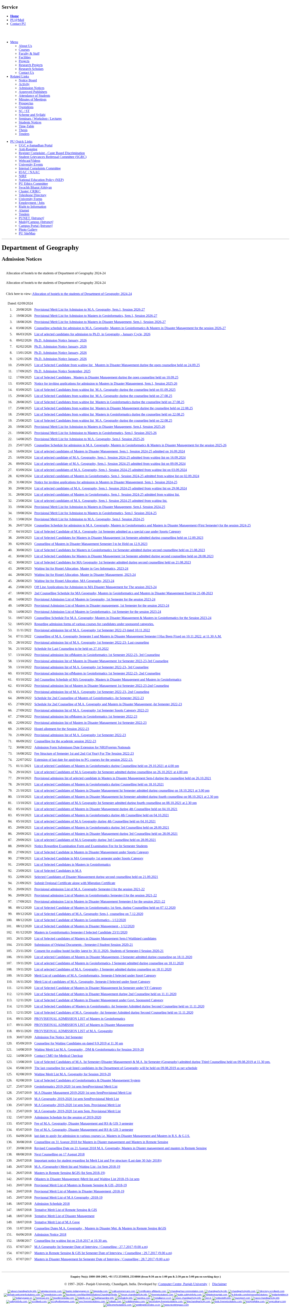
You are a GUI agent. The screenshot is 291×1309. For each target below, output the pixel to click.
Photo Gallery (28, 229)
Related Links (19, 76)
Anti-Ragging (28, 149)
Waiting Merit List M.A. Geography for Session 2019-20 (72, 1074)
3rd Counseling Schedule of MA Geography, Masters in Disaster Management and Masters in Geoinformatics (107, 679)
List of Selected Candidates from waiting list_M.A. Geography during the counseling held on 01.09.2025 (105, 389)
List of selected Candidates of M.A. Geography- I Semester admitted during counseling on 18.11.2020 (102, 969)
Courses (24, 49)
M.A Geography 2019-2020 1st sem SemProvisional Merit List (76, 1099)
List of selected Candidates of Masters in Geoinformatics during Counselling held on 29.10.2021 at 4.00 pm (106, 766)
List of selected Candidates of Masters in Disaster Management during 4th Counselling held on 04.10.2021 (105, 809)
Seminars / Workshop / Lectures (40, 118)
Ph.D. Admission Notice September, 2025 (62, 371)
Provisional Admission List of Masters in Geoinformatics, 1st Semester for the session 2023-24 (97, 611)
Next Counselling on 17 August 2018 (59, 1154)
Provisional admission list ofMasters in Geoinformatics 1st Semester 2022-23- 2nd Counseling (97, 673)
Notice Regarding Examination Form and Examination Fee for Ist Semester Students (91, 846)
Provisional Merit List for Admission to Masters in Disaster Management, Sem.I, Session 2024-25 (99, 507)
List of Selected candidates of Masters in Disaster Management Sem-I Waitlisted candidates (95, 938)
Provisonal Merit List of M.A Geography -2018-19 (68, 1197)
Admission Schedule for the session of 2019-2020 (67, 1117)
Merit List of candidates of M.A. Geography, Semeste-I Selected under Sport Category (92, 981)
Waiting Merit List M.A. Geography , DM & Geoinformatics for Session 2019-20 (89, 1049)
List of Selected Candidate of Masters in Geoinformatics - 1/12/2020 (80, 920)
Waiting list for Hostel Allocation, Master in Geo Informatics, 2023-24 (81, 568)
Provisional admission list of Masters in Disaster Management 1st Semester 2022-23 (90, 722)
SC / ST (24, 111)
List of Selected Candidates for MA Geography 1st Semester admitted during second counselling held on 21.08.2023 (112, 562)
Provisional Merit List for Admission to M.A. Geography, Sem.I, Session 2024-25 (89, 519)
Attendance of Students (34, 95)
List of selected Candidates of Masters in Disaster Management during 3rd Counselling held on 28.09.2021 (106, 833)
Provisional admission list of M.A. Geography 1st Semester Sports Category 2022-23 (91, 710)
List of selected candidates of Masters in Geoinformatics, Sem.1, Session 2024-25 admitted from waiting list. (107, 494)
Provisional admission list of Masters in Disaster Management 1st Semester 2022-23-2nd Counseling (101, 685)
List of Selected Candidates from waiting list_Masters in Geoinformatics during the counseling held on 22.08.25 (109, 414)
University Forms (30, 199)
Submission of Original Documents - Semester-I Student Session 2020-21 (83, 944)
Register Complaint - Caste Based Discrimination (52, 153)
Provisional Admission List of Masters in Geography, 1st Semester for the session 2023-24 (94, 599)
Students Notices (30, 122)
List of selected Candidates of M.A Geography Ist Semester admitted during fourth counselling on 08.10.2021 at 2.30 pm (115, 803)
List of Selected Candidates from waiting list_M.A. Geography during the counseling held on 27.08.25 (103, 396)
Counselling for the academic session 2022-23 (65, 741)
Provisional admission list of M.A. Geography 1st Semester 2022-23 (80, 735)
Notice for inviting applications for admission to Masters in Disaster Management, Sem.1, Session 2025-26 (105, 383)
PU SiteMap (27, 233)
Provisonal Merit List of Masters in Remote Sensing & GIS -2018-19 (80, 1185)
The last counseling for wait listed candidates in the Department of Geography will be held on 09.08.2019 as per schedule (115, 1068)
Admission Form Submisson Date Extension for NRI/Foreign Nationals (82, 747)
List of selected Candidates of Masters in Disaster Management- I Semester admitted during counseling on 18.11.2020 (113, 957)
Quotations (26, 107)
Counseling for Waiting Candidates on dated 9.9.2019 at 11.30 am (78, 1043)
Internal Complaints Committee (40, 168)
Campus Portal (36, 226)
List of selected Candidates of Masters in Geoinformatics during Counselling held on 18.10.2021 (99, 784)
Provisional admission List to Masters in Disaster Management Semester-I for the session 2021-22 (99, 901)
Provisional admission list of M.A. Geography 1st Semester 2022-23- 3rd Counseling (91, 667)
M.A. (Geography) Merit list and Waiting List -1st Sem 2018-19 (77, 1166)
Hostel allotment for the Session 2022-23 (61, 729)
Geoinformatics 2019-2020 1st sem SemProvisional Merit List (75, 1086)
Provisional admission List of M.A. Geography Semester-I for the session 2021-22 (89, 889)
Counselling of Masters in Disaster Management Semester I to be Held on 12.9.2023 (90, 544)
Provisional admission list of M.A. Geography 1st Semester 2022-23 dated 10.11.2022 (92, 630)
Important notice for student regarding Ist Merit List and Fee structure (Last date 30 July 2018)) (97, 1160)
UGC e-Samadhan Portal (35, 145)
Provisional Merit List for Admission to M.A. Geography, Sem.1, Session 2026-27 (89, 309)
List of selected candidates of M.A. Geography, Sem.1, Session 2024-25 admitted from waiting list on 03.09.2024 (110, 470)
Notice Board (28, 80)
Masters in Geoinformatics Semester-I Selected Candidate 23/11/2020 (80, 932)
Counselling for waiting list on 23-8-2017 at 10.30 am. (70, 1240)
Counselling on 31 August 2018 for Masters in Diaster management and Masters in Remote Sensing (101, 1142)
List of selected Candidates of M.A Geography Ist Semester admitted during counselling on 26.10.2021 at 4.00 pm (111, 772)
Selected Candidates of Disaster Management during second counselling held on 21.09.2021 (96, 877)
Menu (14, 42)
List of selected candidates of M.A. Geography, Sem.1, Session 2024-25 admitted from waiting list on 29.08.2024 (110, 488)
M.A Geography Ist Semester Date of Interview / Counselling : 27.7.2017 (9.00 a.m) (91, 1247)
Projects (24, 61)
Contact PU (18, 24)
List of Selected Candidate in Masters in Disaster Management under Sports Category (91, 852)
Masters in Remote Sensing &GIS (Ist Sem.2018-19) (69, 1173)
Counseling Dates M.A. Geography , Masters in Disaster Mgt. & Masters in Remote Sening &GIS (100, 1228)
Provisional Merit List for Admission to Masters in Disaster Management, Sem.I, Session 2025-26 (99, 426)
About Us (25, 46)
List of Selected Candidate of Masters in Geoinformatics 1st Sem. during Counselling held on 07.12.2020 (105, 907)
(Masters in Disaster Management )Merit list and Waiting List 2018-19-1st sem (86, 1179)
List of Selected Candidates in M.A (58, 870)
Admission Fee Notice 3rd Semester (58, 1037)
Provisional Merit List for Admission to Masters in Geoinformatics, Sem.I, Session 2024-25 (95, 513)
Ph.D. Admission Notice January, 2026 (60, 340)
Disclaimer (219, 1284)
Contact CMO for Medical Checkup (58, 1055)
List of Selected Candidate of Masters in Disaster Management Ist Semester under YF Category (98, 988)
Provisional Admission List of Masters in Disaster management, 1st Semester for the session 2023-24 (101, 605)
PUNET (31, 218)
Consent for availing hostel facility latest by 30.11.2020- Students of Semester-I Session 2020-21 (99, 951)
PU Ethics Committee (33, 183)
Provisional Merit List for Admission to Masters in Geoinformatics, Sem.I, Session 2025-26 (95, 433)
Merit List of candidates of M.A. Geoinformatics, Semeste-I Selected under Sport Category (95, 975)
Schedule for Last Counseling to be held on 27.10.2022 (71, 648)
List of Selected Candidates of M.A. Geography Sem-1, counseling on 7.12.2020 (88, 914)
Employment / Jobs (32, 203)
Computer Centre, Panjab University (182, 1284)
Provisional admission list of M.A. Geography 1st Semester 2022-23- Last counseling (91, 642)
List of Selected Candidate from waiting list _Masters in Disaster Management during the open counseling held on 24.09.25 (117, 365)
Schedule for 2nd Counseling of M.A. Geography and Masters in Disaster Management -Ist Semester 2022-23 (108, 704)
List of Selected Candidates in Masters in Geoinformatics (72, 864)
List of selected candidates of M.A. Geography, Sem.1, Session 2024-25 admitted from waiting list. (100, 500)
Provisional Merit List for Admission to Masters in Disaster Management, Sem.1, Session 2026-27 (100, 322)
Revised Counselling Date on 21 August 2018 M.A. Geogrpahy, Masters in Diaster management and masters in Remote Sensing (120, 1148)
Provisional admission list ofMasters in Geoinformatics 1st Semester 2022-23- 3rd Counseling (97, 655)
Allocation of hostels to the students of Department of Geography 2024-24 (82, 294)
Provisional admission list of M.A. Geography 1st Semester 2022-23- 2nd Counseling (91, 692)
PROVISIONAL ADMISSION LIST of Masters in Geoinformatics (79, 1018)
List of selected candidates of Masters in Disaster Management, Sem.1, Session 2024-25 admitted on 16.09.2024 (109, 451)
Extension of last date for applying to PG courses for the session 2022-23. (83, 759)
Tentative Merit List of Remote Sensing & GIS (65, 1210)
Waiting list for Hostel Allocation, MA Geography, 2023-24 (74, 581)
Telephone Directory (32, 195)
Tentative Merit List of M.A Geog (57, 1222)
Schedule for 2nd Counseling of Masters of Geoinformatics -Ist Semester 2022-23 (89, 698)
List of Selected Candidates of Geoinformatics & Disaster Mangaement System (87, 1080)
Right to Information (32, 206)
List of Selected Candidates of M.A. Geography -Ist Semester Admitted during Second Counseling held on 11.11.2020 (113, 1012)
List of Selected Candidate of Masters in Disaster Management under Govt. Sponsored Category (98, 1000)
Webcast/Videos (29, 160)
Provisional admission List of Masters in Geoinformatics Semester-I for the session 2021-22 (95, 895)
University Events (31, 164)
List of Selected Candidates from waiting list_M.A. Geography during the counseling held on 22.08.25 (103, 420)
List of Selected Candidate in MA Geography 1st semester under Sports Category (88, 858)
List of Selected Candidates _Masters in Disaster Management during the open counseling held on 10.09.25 (106, 377)
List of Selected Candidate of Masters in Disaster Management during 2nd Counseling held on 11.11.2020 (105, 994)
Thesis (23, 130)
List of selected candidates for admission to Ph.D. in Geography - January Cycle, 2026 (92, 334)
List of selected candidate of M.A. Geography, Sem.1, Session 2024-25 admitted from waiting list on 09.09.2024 (110, 463)
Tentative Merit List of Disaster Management (64, 1216)
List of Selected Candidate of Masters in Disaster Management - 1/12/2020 (84, 926)
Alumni (24, 210)
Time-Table (26, 126)
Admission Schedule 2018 (52, 1203)
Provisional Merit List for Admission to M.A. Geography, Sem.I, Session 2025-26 (89, 439)
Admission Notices (31, 88)
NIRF (23, 176)
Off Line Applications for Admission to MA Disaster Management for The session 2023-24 (95, 587)
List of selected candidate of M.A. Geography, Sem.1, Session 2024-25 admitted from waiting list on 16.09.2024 (110, 457)
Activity (24, 84)
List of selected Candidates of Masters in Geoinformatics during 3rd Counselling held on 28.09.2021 (101, 827)
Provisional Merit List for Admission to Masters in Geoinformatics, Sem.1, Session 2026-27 (95, 315)
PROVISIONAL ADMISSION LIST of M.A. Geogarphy (73, 1031)
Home (14, 16)
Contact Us (26, 72)
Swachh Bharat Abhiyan (35, 187)
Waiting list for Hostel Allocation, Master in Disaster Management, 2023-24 (85, 574)
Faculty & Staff (29, 53)
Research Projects (31, 65)
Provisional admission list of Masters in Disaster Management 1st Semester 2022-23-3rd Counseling (101, 661)
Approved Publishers (33, 92)
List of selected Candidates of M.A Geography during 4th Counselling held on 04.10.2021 (95, 821)
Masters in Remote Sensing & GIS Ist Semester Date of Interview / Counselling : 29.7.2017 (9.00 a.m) (103, 1253)
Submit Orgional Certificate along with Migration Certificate (74, 883)
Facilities (25, 57)
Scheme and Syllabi (32, 115)
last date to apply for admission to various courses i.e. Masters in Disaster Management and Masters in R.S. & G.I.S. (112, 1136)
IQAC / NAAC (29, 172)
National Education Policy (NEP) (41, 180)
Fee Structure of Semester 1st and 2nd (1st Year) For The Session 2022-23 (84, 753)
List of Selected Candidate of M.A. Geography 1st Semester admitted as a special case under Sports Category (107, 531)
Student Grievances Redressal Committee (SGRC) (52, 157)
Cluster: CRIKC (30, 191)
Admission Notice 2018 (50, 1234)
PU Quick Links (21, 141)
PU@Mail (17, 20)
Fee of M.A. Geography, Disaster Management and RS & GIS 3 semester (83, 1123)
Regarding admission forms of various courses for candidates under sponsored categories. (94, 624)
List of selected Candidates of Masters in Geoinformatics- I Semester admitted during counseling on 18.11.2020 (109, 963)
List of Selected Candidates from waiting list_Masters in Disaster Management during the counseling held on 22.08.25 (113, 408)
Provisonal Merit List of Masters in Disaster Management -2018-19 (79, 1191)
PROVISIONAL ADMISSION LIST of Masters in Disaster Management (84, 1025)
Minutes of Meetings (32, 99)
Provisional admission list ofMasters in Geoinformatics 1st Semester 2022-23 (85, 716)
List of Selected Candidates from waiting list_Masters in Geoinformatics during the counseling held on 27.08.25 (109, 402)
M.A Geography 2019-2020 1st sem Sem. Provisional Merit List (77, 1105)
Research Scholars (31, 69)
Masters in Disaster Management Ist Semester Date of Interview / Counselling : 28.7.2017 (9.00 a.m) (101, 1259)
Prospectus (26, 103)
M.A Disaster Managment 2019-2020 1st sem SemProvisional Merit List (82, 1092)
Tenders (24, 134)
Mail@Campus (36, 222)
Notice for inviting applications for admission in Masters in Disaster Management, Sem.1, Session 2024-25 (105, 482)
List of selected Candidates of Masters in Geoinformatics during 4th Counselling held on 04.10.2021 (101, 815)
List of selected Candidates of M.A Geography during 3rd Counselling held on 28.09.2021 (95, 840)
